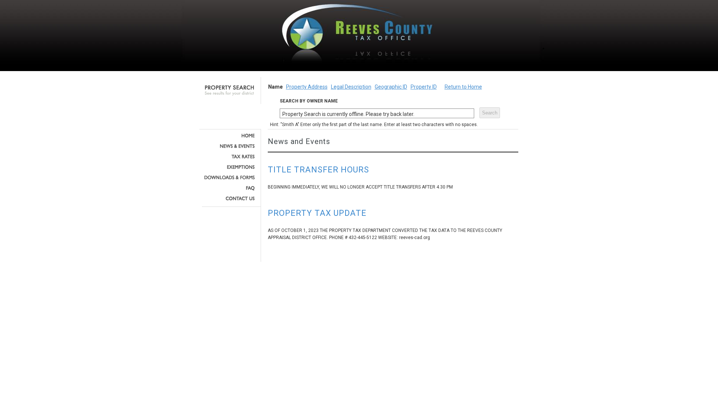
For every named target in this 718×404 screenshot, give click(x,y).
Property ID (424, 87)
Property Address (307, 87)
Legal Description (351, 87)
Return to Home (463, 87)
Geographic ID (391, 87)
